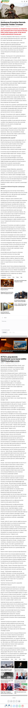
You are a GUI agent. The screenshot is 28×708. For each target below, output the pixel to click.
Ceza (12, 659)
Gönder (4, 332)
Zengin (24, 659)
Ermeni (9, 277)
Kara (13, 277)
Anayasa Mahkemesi (5, 659)
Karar (16, 659)
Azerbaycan (3, 277)
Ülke (21, 277)
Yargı (20, 659)
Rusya (17, 277)
